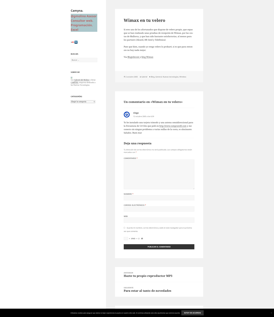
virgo (136, 112)
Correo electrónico (135, 205)
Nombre (128, 194)
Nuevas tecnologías (171, 77)
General (158, 77)
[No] (271, 313)
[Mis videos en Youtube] (72, 42)
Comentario (131, 158)
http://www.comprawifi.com (172, 126)
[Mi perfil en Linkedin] (76, 42)
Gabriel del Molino (81, 80)
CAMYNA (74, 82)
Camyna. (77, 11)
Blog (153, 77)
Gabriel (144, 77)
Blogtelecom (133, 57)
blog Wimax (147, 57)
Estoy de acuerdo (192, 313)
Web (126, 216)
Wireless (182, 77)
